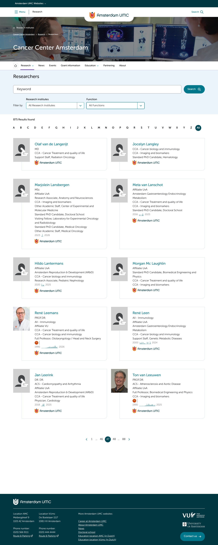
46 (101, 439)
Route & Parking (21, 536)
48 (114, 439)
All (198, 128)
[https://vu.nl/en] (194, 515)
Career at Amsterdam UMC (92, 521)
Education (90, 65)
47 (107, 439)
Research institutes (25, 28)
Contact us (190, 536)
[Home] (15, 65)
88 (123, 439)
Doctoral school (86, 532)
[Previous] (86, 439)
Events (52, 65)
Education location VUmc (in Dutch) (97, 540)
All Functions (96, 105)
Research (41, 34)
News (41, 65)
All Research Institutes (42, 105)
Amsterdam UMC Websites (29, 3)
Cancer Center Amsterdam (24, 34)
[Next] (129, 439)
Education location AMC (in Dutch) (96, 536)
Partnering (108, 65)
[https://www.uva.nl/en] (194, 524)
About (122, 65)
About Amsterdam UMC (90, 525)
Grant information (70, 65)
